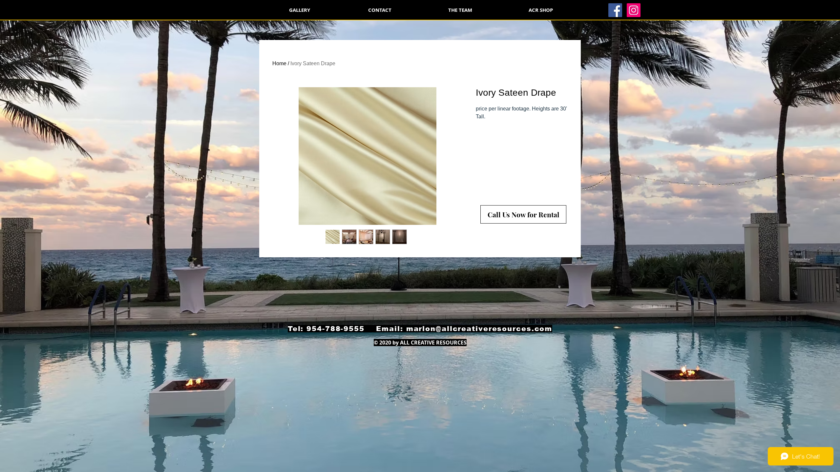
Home (279, 63)
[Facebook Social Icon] (615, 10)
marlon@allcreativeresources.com (479, 328)
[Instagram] (633, 10)
